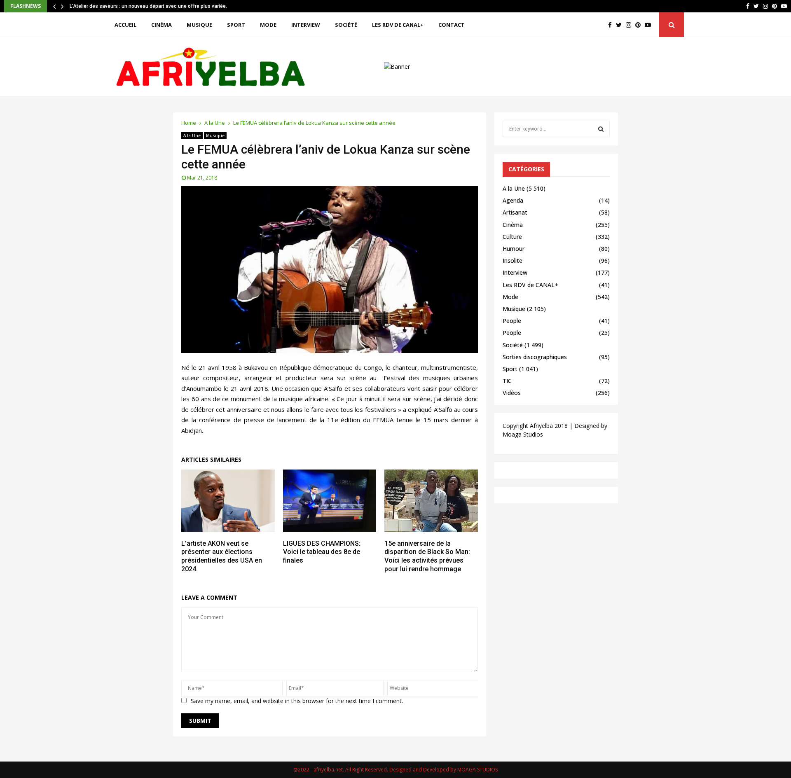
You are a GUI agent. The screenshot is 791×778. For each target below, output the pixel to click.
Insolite (512, 260)
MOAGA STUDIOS (477, 769)
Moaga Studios (523, 434)
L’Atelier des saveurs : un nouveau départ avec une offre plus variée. (148, 6)
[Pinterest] (640, 25)
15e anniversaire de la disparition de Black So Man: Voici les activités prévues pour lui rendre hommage (427, 556)
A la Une (192, 135)
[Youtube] (650, 25)
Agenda (513, 200)
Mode (268, 24)
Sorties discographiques (535, 357)
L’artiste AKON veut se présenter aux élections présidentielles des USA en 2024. (221, 556)
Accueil (125, 24)
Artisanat (515, 212)
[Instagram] (630, 25)
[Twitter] (621, 25)
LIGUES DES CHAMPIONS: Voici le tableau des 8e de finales (321, 552)
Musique (199, 24)
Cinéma (161, 24)
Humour (513, 248)
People (512, 321)
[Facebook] (612, 25)
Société (346, 24)
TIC (507, 381)
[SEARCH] (601, 129)
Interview (305, 24)
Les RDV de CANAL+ (398, 24)
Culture (512, 237)
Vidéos (512, 393)
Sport (236, 24)
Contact (451, 24)
